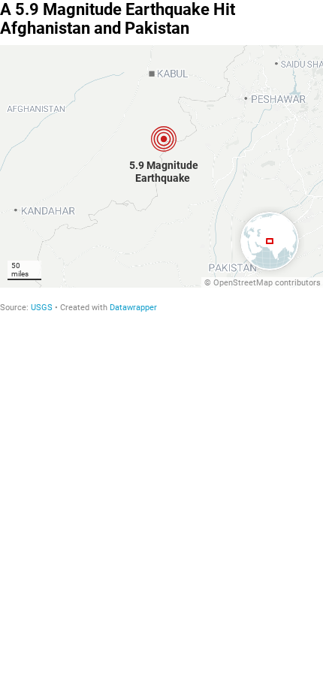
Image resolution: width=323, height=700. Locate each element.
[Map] (161, 166)
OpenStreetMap (243, 283)
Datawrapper (133, 307)
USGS (42, 307)
